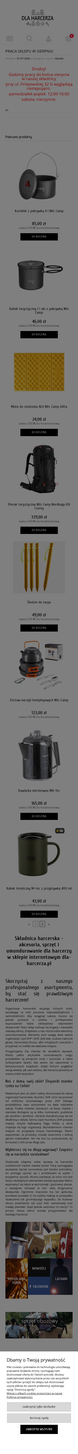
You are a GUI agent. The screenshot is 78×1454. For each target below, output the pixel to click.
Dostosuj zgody (39, 1418)
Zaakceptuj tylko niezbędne (39, 1407)
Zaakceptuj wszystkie (39, 1429)
